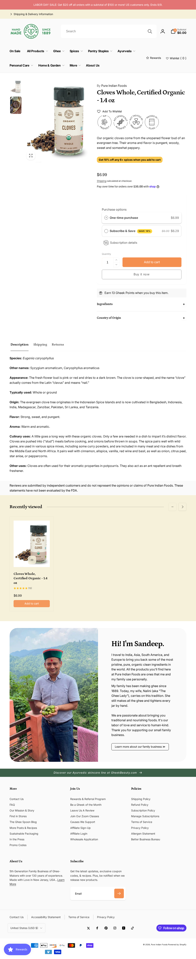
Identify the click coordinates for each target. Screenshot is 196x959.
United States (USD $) (24, 928)
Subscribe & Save (130, 231)
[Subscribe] (119, 893)
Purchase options (114, 209)
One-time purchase (124, 218)
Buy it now (142, 274)
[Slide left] (172, 507)
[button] (178, 31)
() (178, 58)
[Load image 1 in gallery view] (15, 86)
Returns (58, 344)
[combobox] (109, 31)
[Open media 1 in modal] (56, 121)
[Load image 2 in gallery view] (15, 105)
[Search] (150, 31)
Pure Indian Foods (112, 86)
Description (20, 344)
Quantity (106, 254)
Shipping (101, 180)
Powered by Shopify (177, 944)
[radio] (106, 217)
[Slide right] (182, 507)
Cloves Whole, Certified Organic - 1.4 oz (30, 578)
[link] (31, 14)
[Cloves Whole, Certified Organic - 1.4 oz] (32, 560)
